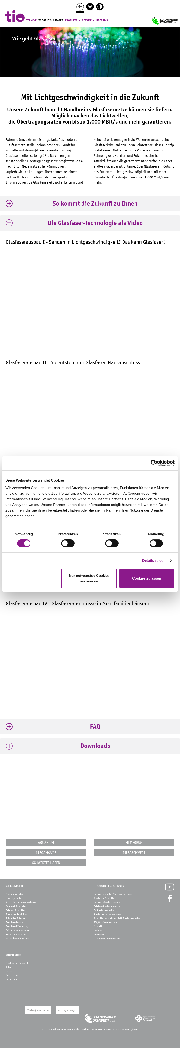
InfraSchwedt (134, 852)
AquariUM (46, 842)
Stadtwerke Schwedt (17, 963)
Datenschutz (13, 975)
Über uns (102, 20)
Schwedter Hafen (46, 862)
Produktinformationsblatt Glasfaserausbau (117, 918)
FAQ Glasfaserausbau (105, 922)
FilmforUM (134, 842)
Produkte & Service (110, 886)
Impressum (12, 979)
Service (87, 20)
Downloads (100, 934)
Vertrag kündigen (67, 1010)
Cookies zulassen (146, 578)
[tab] (90, 203)
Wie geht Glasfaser (50, 20)
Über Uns (13, 955)
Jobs (8, 967)
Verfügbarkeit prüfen (17, 938)
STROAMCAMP (46, 852)
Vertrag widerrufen (38, 1010)
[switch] (68, 543)
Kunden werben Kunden (107, 938)
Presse (9, 971)
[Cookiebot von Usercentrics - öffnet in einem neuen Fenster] (154, 463)
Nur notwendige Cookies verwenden (89, 578)
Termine (31, 20)
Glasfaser (14, 886)
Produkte (71, 20)
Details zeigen (153, 560)
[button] (90, 203)
